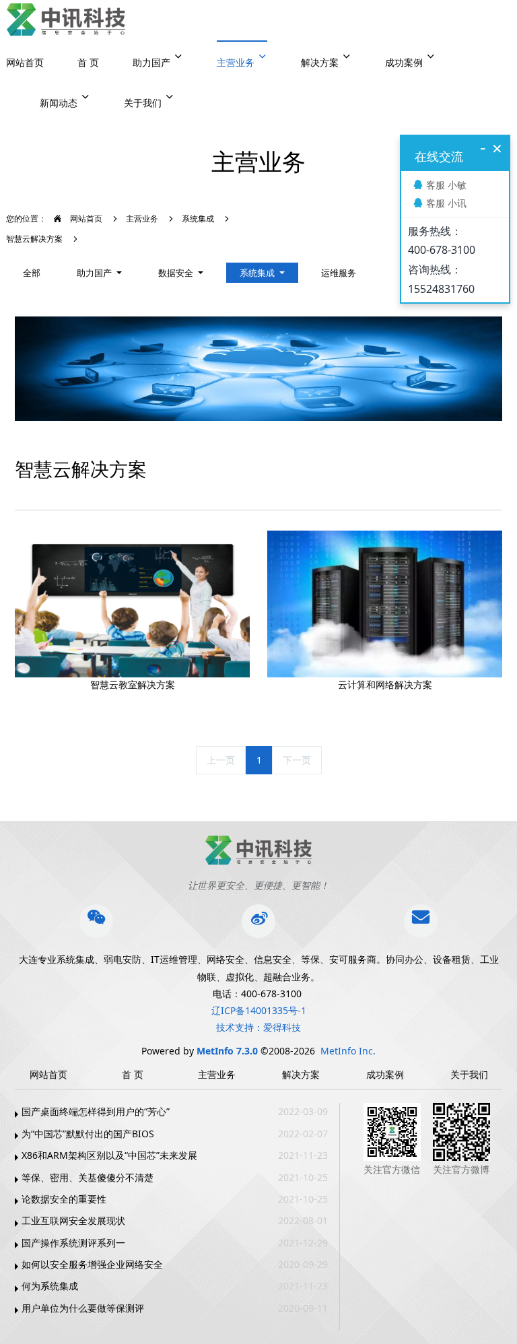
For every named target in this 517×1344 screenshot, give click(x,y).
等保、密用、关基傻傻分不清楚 (87, 1177)
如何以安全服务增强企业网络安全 (92, 1264)
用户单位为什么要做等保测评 (83, 1308)
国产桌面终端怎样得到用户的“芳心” (96, 1111)
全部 (31, 273)
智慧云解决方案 (34, 238)
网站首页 (25, 62)
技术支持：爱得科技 (258, 1027)
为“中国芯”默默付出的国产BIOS (88, 1133)
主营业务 (142, 218)
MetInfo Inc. (348, 1050)
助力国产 (95, 273)
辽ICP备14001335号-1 (258, 1010)
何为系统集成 (50, 1285)
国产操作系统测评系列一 (73, 1242)
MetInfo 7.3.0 (227, 1050)
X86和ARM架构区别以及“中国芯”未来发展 (109, 1155)
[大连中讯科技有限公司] (66, 20)
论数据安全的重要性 (64, 1198)
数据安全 (176, 273)
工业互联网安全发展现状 (73, 1220)
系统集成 (198, 218)
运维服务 (338, 273)
